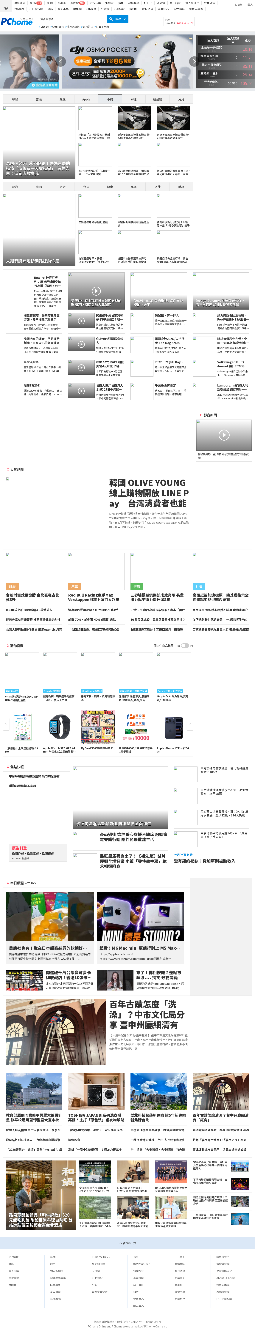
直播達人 (180, 1264)
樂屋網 (77, 9)
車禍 (110, 99)
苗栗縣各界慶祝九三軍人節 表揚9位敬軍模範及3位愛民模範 (221, 629)
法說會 (161, 3)
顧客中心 (163, 9)
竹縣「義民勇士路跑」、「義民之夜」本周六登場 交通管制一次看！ (219, 1140)
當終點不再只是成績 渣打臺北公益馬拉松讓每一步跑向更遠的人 (210, 1165)
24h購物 (19, 9)
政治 (15, 186)
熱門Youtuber (141, 1264)
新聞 (52, 1257)
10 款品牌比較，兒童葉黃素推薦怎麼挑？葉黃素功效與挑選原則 (157, 620)
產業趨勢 (138, 1278)
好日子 (148, 3)
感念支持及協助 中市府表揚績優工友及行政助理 (33, 1130)
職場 (181, 186)
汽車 (86, 186)
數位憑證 (147, 9)
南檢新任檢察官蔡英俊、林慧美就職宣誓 (157, 1130)
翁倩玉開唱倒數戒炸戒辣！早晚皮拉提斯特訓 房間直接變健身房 (210, 1200)
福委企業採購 (100, 1292)
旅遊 (63, 186)
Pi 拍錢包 (97, 1278)
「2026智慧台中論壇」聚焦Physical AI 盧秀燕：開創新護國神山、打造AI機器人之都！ (34, 1150)
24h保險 (91, 9)
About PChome (225, 1278)
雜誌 (136, 1292)
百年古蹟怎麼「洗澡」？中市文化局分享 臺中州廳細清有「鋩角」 (147, 1014)
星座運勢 (133, 3)
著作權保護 (222, 1292)
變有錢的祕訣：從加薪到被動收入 (204, 860)
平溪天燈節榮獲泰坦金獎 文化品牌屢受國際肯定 (210, 1181)
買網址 (133, 9)
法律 (158, 186)
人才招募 (179, 9)
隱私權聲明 (222, 1257)
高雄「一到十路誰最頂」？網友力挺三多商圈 (95, 1150)
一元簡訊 (180, 1257)
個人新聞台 (192, 3)
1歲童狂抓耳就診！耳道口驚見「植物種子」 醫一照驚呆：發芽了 (156, 629)
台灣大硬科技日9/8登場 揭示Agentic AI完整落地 (34, 629)
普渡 (39, 99)
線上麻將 (175, 3)
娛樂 (134, 186)
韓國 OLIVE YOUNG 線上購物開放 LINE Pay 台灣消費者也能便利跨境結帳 (149, 492)
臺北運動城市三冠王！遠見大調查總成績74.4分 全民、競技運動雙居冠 (219, 1150)
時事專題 (55, 1285)
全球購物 (14, 1278)
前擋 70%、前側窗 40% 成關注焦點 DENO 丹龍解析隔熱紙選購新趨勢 (93, 620)
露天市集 (63, 9)
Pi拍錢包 (119, 9)
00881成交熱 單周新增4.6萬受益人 (29, 610)
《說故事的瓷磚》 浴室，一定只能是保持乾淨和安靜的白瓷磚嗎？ (95, 1130)
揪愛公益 (209, 3)
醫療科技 (138, 1271)
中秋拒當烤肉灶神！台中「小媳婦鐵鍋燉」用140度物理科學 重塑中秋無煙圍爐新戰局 (158, 1140)
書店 (50, 9)
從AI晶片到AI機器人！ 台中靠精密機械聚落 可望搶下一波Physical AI (33, 1140)
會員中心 (138, 1299)
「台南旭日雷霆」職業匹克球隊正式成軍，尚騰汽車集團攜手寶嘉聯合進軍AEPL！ (93, 629)
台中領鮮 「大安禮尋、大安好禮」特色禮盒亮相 (157, 1150)
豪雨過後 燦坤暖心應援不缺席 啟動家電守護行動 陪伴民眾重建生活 (220, 610)
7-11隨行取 (36, 9)
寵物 (39, 186)
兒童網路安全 (224, 1271)
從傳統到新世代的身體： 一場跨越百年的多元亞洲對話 (220, 620)
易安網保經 (98, 1264)
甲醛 (15, 99)
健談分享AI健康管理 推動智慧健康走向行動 (33, 620)
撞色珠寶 (74, 1140)
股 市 (33, 3)
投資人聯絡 (222, 1285)
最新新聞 (19, 3)
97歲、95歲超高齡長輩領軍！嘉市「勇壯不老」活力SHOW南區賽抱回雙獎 (157, 610)
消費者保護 (222, 1264)
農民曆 (74, 3)
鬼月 (181, 99)
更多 (6, 8)
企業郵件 (180, 1299)
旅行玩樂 (95, 3)
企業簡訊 (180, 1278)
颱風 (63, 99)
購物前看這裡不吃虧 (22, 786)
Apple (86, 99)
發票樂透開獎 (58, 1278)
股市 (52, 1264)
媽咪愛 (12, 1285)
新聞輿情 (55, 1299)
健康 (110, 186)
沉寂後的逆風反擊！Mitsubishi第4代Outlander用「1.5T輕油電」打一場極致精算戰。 (95, 610)
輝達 (134, 99)
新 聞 (50, 3)
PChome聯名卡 (101, 1257)
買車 (121, 3)
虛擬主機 (180, 1292)
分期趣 (105, 9)
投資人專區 (196, 9)
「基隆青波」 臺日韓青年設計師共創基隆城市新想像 (210, 1216)
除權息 (61, 3)
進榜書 (109, 3)
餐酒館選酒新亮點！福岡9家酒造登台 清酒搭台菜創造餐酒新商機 (221, 1130)
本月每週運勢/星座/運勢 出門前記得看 (34, 776)
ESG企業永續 (224, 1299)
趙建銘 (157, 99)
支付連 (96, 1271)
